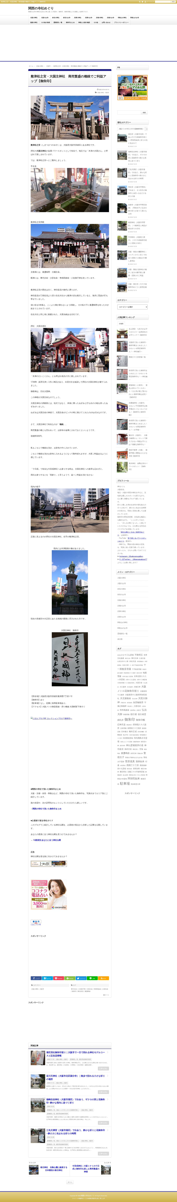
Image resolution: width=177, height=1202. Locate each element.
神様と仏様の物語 (84, 22)
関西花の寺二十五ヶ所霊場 (137, 775)
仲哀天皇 (132, 661)
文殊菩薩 (123, 728)
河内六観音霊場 (134, 735)
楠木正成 (133, 731)
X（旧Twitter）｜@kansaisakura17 (133, 559)
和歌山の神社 (122, 17)
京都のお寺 (110, 17)
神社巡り (135, 749)
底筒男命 (133, 710)
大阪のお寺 (44, 17)
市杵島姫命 (124, 710)
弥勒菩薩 (126, 714)
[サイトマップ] (145, 1)
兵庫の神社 (77, 17)
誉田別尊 (136, 769)
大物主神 (137, 687)
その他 (96, 22)
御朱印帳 (140, 720)
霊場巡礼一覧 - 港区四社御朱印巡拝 (80, 1059)
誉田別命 (129, 769)
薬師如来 (140, 761)
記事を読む (103, 1069)
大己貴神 (123, 687)
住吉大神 (125, 665)
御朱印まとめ (70, 22)
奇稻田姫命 (97, 989)
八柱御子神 (81, 989)
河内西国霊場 (128, 738)
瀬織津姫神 (136, 742)
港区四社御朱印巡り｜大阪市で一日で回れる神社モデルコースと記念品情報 (75, 1054)
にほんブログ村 (36, 924)
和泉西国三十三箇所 (130, 673)
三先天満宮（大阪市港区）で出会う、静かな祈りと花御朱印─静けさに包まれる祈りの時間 (75, 1132)
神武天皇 (128, 749)
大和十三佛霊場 (142, 680)
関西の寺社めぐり (41, 8)
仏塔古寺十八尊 (122, 661)
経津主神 (133, 753)
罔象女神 (140, 753)
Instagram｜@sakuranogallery (131, 556)
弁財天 (139, 710)
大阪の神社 (33, 17)
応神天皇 (121, 724)
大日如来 (130, 687)
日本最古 (124, 732)
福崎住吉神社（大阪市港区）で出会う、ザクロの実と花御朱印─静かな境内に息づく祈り (75, 1101)
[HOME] (142, 1)
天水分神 (134, 698)
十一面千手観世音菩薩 (136, 665)
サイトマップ (150, 1)
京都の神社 (99, 17)
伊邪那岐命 (140, 661)
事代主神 (134, 658)
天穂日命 (123, 702)
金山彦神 (125, 775)
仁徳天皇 (142, 658)
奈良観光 (129, 702)
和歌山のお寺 (134, 17)
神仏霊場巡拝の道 (134, 745)
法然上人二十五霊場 (126, 742)
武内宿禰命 (141, 732)
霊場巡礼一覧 (58, 22)
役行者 (133, 714)
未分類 (119, 639)
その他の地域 (45, 22)
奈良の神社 (55, 17)
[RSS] (140, 1)
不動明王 (139, 655)
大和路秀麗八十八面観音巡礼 (126, 683)
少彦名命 (105, 989)
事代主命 (74, 989)
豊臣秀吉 (123, 772)
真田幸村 (122, 745)
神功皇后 (80, 991)
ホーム (70, 1182)
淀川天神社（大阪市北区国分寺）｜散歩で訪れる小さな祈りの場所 (75, 1077)
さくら (107, 995)
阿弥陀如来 (134, 778)
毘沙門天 (125, 735)
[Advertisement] (88, 43)
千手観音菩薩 (136, 669)
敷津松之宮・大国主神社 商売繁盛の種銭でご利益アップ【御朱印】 (68, 78)
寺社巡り (130, 706)
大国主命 (89, 989)
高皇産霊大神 (135, 784)
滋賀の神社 (33, 22)
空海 (141, 749)
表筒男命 (123, 765)
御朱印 (74, 991)
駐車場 (125, 783)
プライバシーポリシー (121, 22)
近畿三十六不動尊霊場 (136, 772)
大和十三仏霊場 (131, 680)
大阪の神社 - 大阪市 (103, 92)
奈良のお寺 (66, 17)
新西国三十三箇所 (134, 728)
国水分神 (139, 673)
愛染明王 (129, 725)
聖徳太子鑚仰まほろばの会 (134, 757)
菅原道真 (130, 761)
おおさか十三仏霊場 (125, 655)
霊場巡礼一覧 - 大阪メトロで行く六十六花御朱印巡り (63, 1110)
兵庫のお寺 (88, 17)
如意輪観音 (138, 702)
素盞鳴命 (88, 991)
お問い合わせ (106, 22)
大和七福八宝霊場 (127, 676)
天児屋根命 (125, 698)
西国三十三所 (133, 765)
